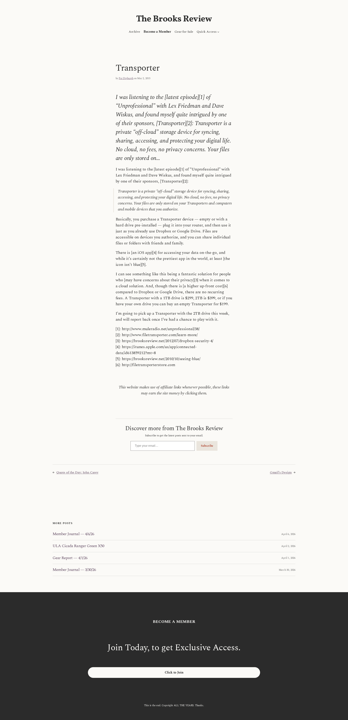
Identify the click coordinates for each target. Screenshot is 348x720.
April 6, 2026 (288, 534)
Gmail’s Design (281, 472)
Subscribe (207, 446)
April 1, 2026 (288, 558)
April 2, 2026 (288, 546)
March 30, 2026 (287, 570)
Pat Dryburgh (126, 78)
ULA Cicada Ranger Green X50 (78, 546)
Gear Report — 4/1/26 (70, 558)
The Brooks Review (174, 19)
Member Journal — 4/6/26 (73, 534)
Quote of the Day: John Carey (77, 472)
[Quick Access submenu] (218, 32)
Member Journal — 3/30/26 (74, 570)
